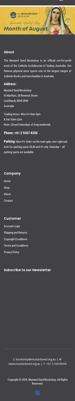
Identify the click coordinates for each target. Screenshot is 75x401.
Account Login (12, 226)
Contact (8, 200)
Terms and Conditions (16, 245)
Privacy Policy (11, 252)
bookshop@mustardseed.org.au (36, 359)
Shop (7, 187)
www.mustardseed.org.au (24, 364)
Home (7, 181)
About (7, 194)
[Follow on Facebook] (37, 393)
